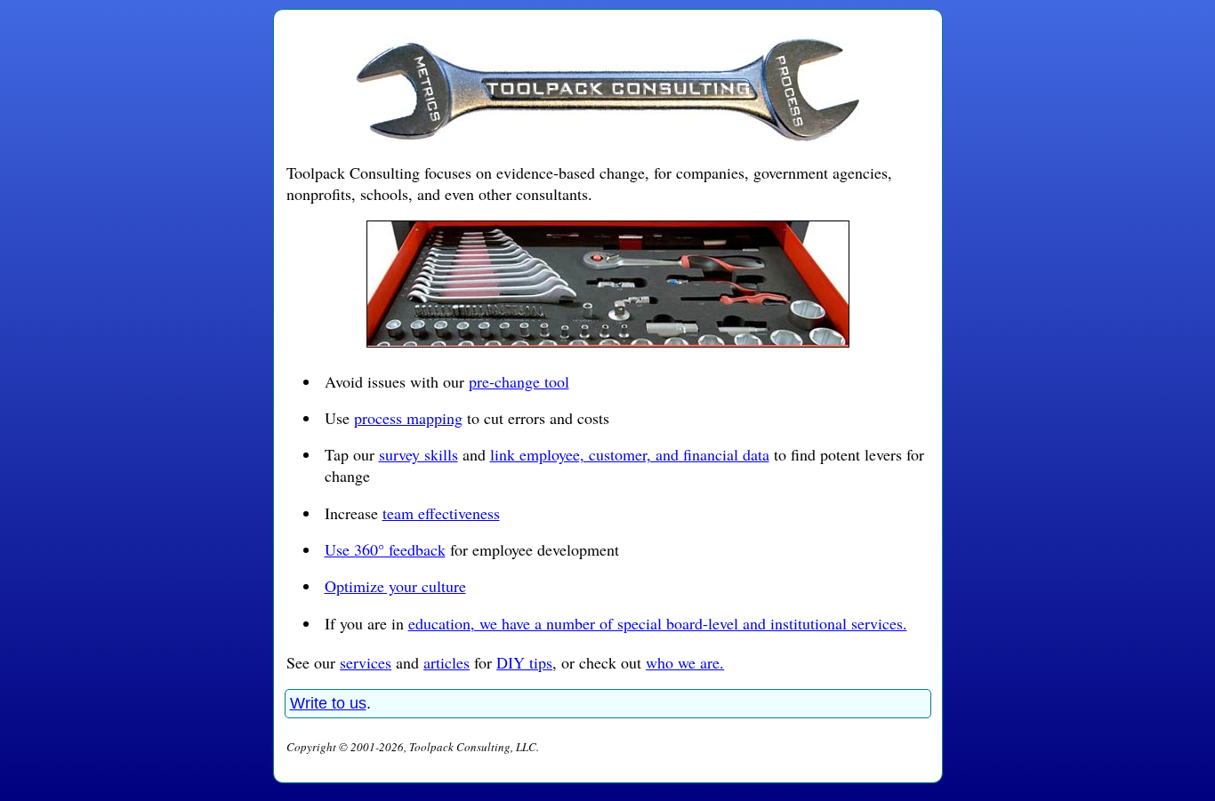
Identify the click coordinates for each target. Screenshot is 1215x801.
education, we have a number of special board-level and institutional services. (657, 623)
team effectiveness (441, 513)
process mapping (408, 418)
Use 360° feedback (385, 549)
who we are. (685, 662)
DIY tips (524, 662)
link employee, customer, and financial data (629, 454)
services (365, 662)
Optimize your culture (395, 586)
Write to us (328, 703)
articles (446, 662)
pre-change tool (519, 381)
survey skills (418, 454)
